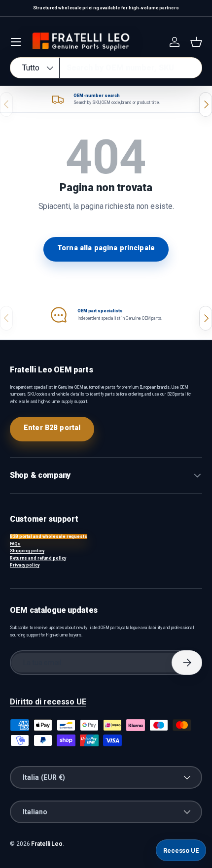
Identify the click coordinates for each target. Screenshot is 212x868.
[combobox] (106, 68)
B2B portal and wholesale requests (48, 536)
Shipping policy (27, 550)
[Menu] (16, 42)
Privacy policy (24, 565)
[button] (196, 42)
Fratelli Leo (47, 843)
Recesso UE (181, 850)
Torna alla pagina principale (106, 248)
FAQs (15, 543)
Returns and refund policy (38, 558)
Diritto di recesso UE (48, 701)
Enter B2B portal (52, 428)
